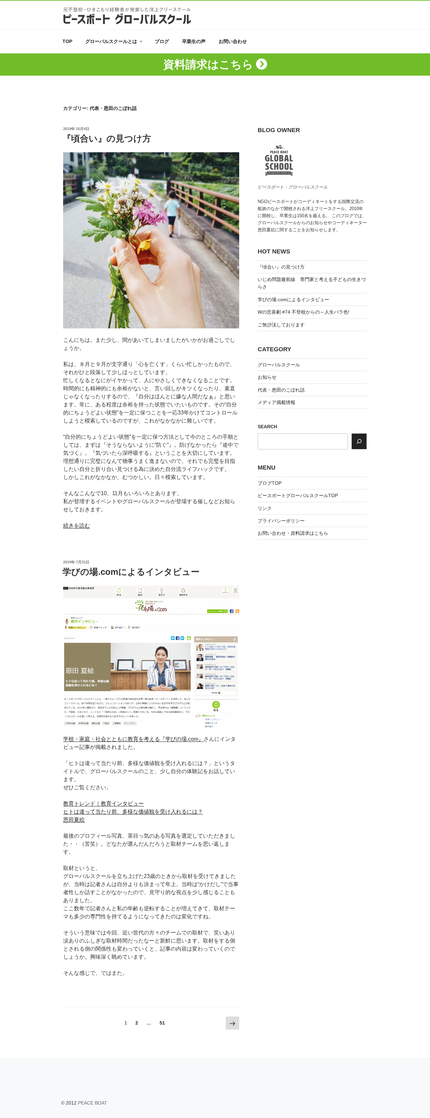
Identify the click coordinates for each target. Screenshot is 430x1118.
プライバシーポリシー (281, 520)
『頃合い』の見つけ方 (106, 138)
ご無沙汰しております (281, 324)
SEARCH (267, 426)
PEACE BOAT (92, 1103)
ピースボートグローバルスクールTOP (298, 495)
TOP (67, 41)
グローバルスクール (279, 364)
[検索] (359, 441)
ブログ (162, 41)
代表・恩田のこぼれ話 (281, 390)
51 (162, 1023)
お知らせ (267, 377)
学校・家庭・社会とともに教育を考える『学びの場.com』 (133, 739)
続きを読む (76, 525)
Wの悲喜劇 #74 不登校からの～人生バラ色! (303, 312)
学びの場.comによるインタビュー (131, 572)
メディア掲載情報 (276, 402)
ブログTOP (270, 483)
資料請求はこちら (208, 64)
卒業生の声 (194, 41)
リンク (265, 508)
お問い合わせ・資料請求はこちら (293, 533)
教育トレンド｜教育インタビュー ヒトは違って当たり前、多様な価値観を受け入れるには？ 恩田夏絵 (133, 812)
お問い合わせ (233, 41)
